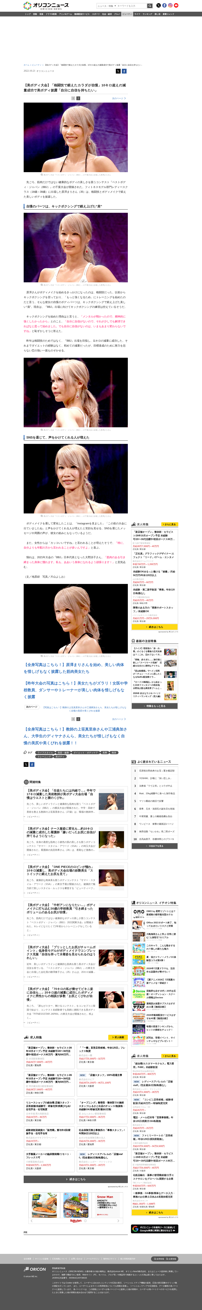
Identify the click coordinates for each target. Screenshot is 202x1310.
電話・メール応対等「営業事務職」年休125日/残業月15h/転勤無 (153, 1119)
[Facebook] (164, 5)
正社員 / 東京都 (102, 1054)
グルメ (117, 14)
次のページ (117, 98)
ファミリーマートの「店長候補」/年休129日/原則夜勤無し (153, 1137)
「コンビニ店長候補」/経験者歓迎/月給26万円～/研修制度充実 (153, 1101)
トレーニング (44, 756)
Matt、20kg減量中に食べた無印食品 (157, 793)
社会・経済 (107, 14)
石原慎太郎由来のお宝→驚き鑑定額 (157, 770)
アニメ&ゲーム (65, 14)
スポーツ (96, 14)
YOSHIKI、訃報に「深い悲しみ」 (155, 778)
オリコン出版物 (41, 1259)
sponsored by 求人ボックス (118, 1186)
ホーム (26, 65)
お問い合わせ (76, 1259)
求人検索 (119, 1037)
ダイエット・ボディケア (86, 752)
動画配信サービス (82, 14)
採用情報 (160, 1259)
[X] (158, 5)
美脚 (105, 752)
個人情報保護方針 (127, 1259)
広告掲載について (59, 1259)
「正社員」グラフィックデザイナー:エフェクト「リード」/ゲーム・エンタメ (153, 555)
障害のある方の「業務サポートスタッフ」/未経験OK (153, 609)
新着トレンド (168, 14)
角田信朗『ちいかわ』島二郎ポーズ (157, 831)
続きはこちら (78, 1179)
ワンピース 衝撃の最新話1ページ (156, 824)
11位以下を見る (156, 846)
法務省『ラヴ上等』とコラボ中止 (155, 786)
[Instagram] (170, 5)
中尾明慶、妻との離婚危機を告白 (155, 816)
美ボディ (60, 756)
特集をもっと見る (156, 706)
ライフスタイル (45, 752)
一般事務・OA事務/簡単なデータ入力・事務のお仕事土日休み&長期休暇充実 (154, 1195)
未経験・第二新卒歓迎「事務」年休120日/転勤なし (154, 591)
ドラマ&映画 (51, 14)
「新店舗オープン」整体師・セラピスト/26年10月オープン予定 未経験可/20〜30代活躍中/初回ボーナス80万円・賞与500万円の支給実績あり (153, 536)
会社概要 (27, 1259)
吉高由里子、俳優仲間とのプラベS (156, 839)
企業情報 (172, 1259)
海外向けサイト (109, 1259)
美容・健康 (63, 752)
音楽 (41, 14)
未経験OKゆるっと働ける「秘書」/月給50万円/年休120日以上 (154, 573)
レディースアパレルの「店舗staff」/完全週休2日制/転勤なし (153, 1083)
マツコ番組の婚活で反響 (151, 801)
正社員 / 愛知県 (49, 1056)
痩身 (114, 752)
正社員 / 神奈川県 (49, 1084)
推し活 (157, 14)
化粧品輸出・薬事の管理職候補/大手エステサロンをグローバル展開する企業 (153, 1177)
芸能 (35, 14)
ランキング (147, 14)
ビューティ (127, 14)
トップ (28, 14)
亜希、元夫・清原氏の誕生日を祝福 (157, 808)
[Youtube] (176, 5)
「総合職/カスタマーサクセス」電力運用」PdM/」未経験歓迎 (153, 1065)
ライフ (137, 14)
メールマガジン (92, 1259)
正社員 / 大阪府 (100, 1080)
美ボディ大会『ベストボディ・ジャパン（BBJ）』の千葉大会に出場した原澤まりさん (77, 175)
